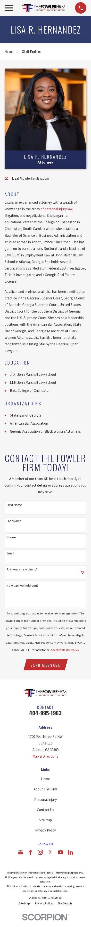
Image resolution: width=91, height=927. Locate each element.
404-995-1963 (45, 713)
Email (10, 553)
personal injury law (58, 209)
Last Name (14, 521)
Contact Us (45, 809)
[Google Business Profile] (20, 852)
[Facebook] (30, 852)
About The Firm (45, 789)
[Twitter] (50, 852)
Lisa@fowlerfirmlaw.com (30, 178)
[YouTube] (60, 852)
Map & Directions (45, 756)
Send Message (45, 665)
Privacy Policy (45, 830)
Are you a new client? (22, 569)
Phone (11, 537)
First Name (14, 505)
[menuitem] (24, 903)
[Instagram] (40, 852)
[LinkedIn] (70, 852)
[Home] (44, 8)
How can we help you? (22, 586)
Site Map (45, 820)
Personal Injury (45, 799)
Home (45, 779)
